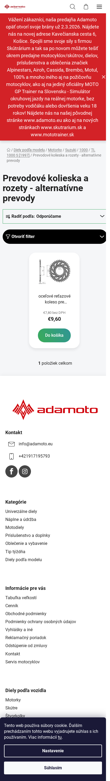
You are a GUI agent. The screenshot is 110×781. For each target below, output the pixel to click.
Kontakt (12, 653)
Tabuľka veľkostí (21, 597)
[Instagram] (25, 471)
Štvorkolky (15, 715)
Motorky (13, 699)
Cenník (11, 605)
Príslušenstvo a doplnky (27, 535)
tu (60, 737)
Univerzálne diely (21, 511)
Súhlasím (53, 767)
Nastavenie (53, 750)
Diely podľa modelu (23, 559)
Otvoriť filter (23, 236)
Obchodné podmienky (25, 613)
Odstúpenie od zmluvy (26, 645)
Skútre (11, 707)
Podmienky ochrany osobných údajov (40, 621)
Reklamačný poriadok (25, 637)
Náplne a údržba (20, 519)
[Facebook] (11, 471)
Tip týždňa (15, 551)
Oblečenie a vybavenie (26, 543)
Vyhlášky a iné (19, 629)
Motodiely (14, 527)
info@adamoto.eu (36, 443)
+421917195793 (34, 456)
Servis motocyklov (22, 661)
